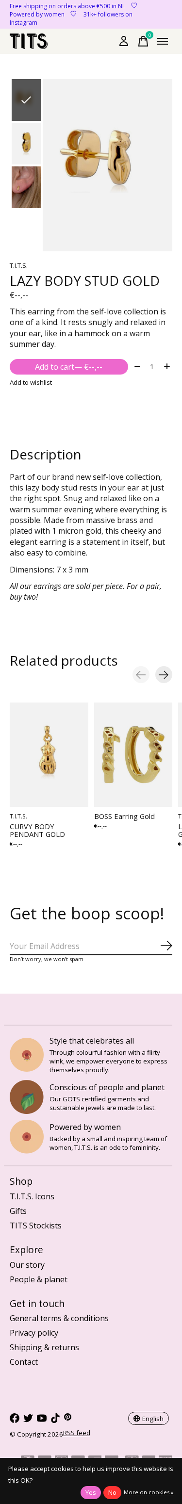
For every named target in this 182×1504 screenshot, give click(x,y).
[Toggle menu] (162, 41)
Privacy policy (34, 1332)
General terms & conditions (59, 1318)
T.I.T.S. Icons (32, 1196)
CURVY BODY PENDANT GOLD (37, 830)
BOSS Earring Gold (124, 816)
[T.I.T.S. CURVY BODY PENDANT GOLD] (49, 755)
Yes (90, 1492)
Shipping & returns (44, 1347)
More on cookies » (149, 1492)
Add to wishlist (31, 382)
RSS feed (76, 1432)
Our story (27, 1264)
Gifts (18, 1211)
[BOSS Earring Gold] (133, 755)
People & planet (38, 1279)
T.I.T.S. (19, 265)
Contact (24, 1362)
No (112, 1492)
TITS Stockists (36, 1225)
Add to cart (68, 366)
